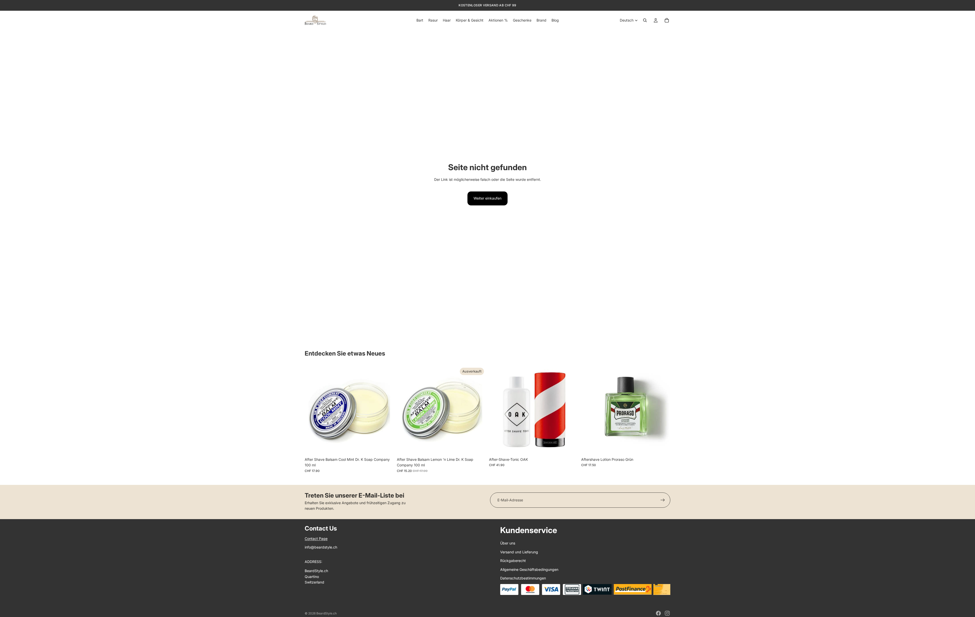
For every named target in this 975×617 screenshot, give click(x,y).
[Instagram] (667, 613)
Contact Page (316, 538)
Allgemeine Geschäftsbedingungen (529, 569)
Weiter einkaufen (487, 198)
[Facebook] (658, 613)
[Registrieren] (662, 500)
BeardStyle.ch (326, 613)
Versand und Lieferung (519, 552)
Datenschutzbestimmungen (523, 578)
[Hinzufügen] (386, 446)
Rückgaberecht (513, 560)
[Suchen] (645, 20)
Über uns (507, 543)
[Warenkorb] (666, 20)
